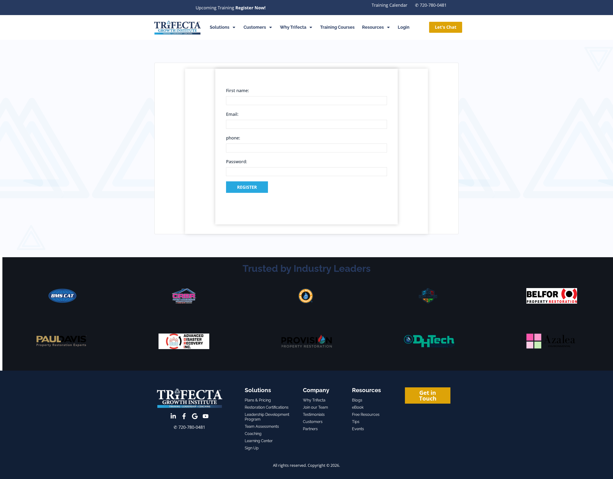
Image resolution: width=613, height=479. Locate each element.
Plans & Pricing (258, 400)
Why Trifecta (293, 27)
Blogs (357, 400)
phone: (233, 138)
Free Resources (366, 414)
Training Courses (337, 27)
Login (403, 27)
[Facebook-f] (184, 416)
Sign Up (252, 448)
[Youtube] (206, 416)
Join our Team (315, 407)
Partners (310, 429)
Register (247, 187)
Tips (355, 421)
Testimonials (314, 414)
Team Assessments (262, 426)
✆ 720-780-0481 (431, 5)
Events (358, 429)
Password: (236, 161)
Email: (232, 114)
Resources (373, 27)
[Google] (195, 416)
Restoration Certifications (267, 407)
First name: (237, 90)
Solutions (219, 27)
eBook (357, 407)
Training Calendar (389, 5)
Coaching (253, 433)
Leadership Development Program (267, 417)
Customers (255, 27)
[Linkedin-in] (173, 416)
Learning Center (259, 441)
